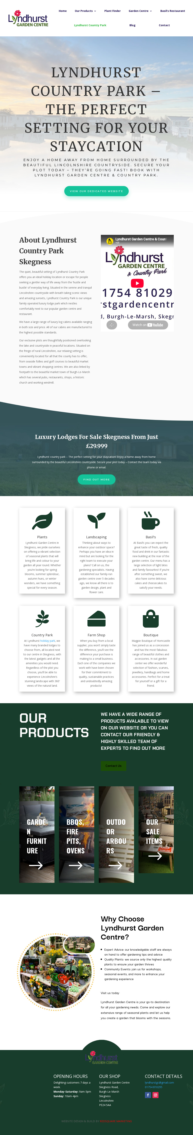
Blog (132, 25)
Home (63, 11)
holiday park (47, 641)
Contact (164, 25)
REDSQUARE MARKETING (116, 1121)
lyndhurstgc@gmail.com (159, 1082)
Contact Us (114, 766)
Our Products (84, 11)
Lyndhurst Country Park (90, 25)
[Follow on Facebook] (148, 1095)
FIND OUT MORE (96, 479)
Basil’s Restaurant (172, 11)
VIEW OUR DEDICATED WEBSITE (96, 191)
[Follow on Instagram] (155, 1095)
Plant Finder (112, 11)
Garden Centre (139, 11)
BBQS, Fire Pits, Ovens (76, 836)
